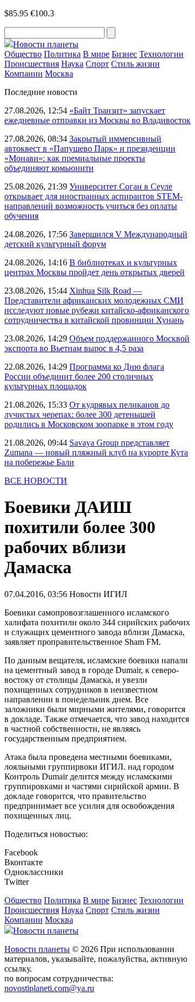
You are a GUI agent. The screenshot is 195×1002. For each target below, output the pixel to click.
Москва (59, 73)
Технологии (161, 54)
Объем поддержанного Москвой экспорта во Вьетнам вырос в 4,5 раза (97, 343)
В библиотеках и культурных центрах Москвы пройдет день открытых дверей (94, 267)
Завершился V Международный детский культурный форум (95, 239)
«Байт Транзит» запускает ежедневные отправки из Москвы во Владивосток (97, 115)
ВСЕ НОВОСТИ (35, 480)
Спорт (97, 63)
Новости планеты (37, 949)
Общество (23, 54)
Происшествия (31, 63)
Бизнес (124, 54)
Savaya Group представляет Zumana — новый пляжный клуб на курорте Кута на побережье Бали (96, 452)
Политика (62, 54)
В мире (96, 54)
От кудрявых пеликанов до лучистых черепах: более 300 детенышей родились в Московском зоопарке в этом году (88, 414)
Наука (72, 63)
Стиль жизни (135, 63)
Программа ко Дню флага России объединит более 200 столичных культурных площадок (84, 376)
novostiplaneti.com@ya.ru (49, 988)
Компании (23, 73)
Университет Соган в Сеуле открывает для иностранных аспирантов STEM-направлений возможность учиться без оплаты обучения (93, 201)
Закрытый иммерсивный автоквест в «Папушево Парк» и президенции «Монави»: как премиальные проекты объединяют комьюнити (90, 153)
